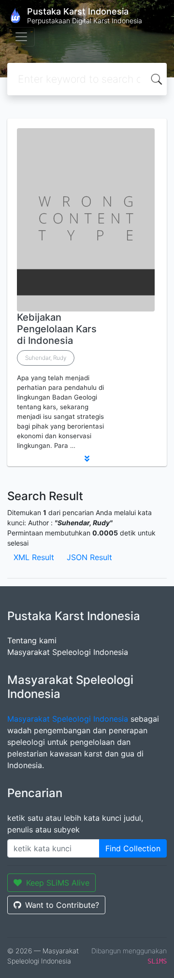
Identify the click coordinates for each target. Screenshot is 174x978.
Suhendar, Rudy (45, 357)
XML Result (34, 557)
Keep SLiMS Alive (57, 883)
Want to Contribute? (62, 905)
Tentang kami (32, 640)
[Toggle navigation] (21, 36)
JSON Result (89, 557)
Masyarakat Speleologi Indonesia (67, 652)
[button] (87, 458)
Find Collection (132, 848)
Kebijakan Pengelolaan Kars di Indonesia (57, 328)
